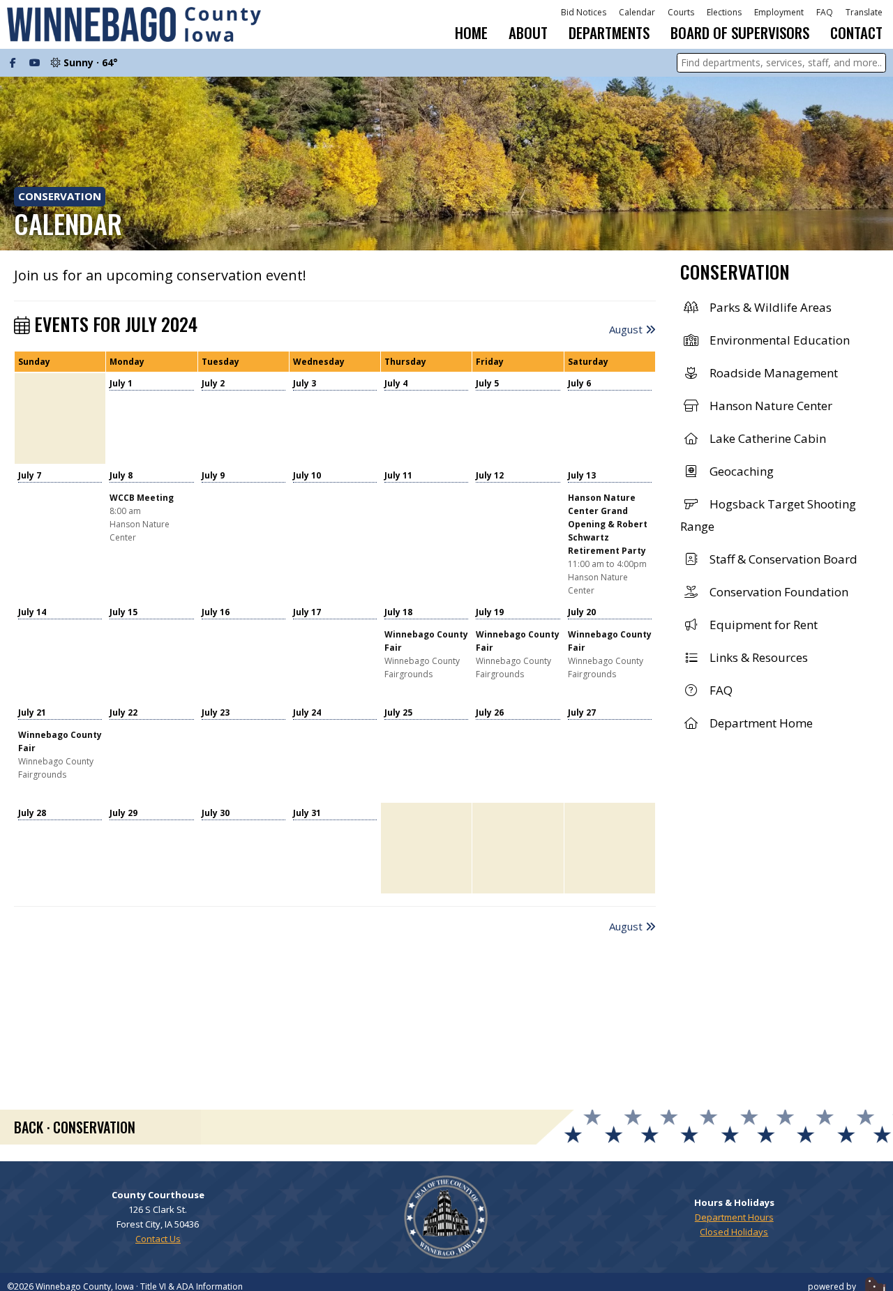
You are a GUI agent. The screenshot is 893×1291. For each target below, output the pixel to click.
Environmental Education (778, 340)
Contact (856, 32)
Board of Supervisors (739, 32)
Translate (864, 12)
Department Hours (734, 1217)
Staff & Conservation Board (782, 559)
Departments (609, 32)
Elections (724, 12)
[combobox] (781, 63)
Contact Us (158, 1238)
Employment (779, 12)
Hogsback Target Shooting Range (768, 515)
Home (471, 32)
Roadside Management (772, 373)
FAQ (824, 12)
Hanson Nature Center (769, 406)
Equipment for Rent (762, 625)
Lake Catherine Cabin (766, 438)
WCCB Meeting (142, 498)
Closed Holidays (734, 1231)
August (627, 329)
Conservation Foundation (777, 592)
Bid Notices (583, 12)
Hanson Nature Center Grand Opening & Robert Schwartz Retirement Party (607, 524)
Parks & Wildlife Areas (769, 307)
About (528, 32)
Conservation (59, 196)
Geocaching (740, 471)
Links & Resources (757, 657)
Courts (681, 12)
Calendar (637, 12)
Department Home (760, 723)
